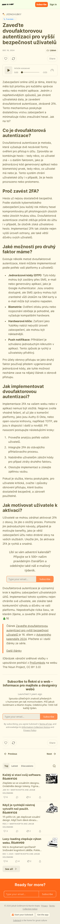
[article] (30, 786)
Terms (52, 905)
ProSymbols (37, 662)
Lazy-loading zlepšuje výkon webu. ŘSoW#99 (22, 840)
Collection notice (30, 909)
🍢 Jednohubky (12, 14)
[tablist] (19, 766)
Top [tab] (6, 766)
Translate (9, 19)
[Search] (54, 766)
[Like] (6, 58)
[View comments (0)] (17, 797)
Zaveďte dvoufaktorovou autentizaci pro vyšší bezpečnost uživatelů (27, 630)
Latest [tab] (14, 766)
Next (49, 753)
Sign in (53, 4)
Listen (53, 50)
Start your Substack (24, 914)
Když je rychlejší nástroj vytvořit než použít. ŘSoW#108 (19, 808)
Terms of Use (45, 723)
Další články (14, 650)
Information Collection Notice (36, 727)
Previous (12, 753)
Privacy (44, 905)
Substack (17, 920)
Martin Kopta (17, 790)
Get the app (42, 914)
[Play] (8, 70)
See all (9, 868)
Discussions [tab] (27, 766)
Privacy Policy (29, 730)
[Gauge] (52, 70)
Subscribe (41, 4)
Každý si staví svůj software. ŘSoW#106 (22, 776)
